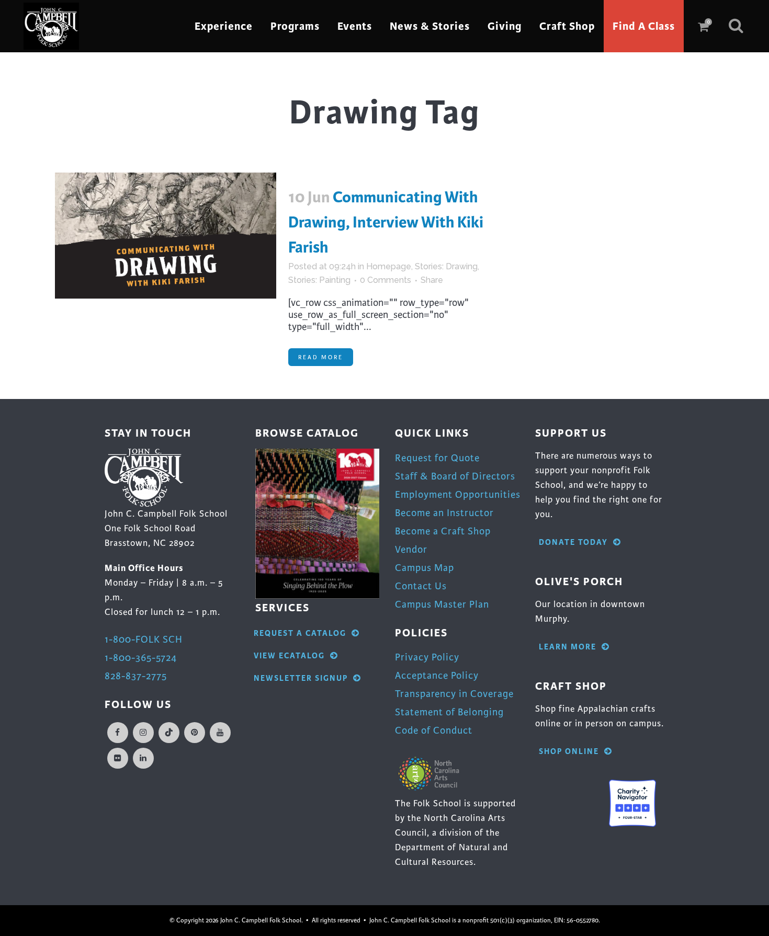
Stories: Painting (319, 280)
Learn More (567, 647)
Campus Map (424, 568)
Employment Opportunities (458, 494)
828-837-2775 (136, 676)
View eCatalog (289, 656)
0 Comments (385, 280)
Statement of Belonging (449, 712)
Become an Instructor (444, 513)
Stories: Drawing (446, 266)
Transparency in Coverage (454, 694)
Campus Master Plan (442, 604)
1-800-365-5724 (141, 658)
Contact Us (421, 586)
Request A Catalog (300, 633)
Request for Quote (437, 458)
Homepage (388, 266)
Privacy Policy (427, 657)
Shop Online (569, 752)
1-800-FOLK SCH (144, 639)
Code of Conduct (433, 730)
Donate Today (573, 542)
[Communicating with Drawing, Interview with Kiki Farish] (165, 236)
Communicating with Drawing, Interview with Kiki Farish (385, 222)
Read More (320, 357)
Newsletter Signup (301, 678)
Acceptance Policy (437, 675)
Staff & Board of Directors (455, 476)
